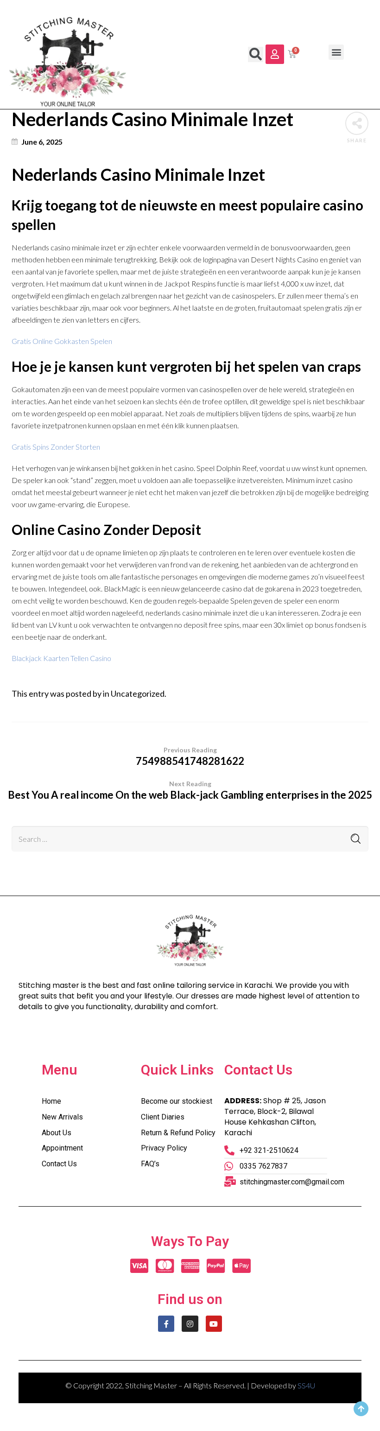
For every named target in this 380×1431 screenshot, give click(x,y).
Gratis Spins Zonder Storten (56, 446)
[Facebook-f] (166, 1324)
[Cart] (292, 54)
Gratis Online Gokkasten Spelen (62, 341)
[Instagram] (190, 1324)
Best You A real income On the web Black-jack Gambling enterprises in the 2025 (190, 790)
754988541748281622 (190, 756)
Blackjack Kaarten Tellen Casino (61, 658)
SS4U (306, 1385)
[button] (275, 54)
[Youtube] (214, 1324)
